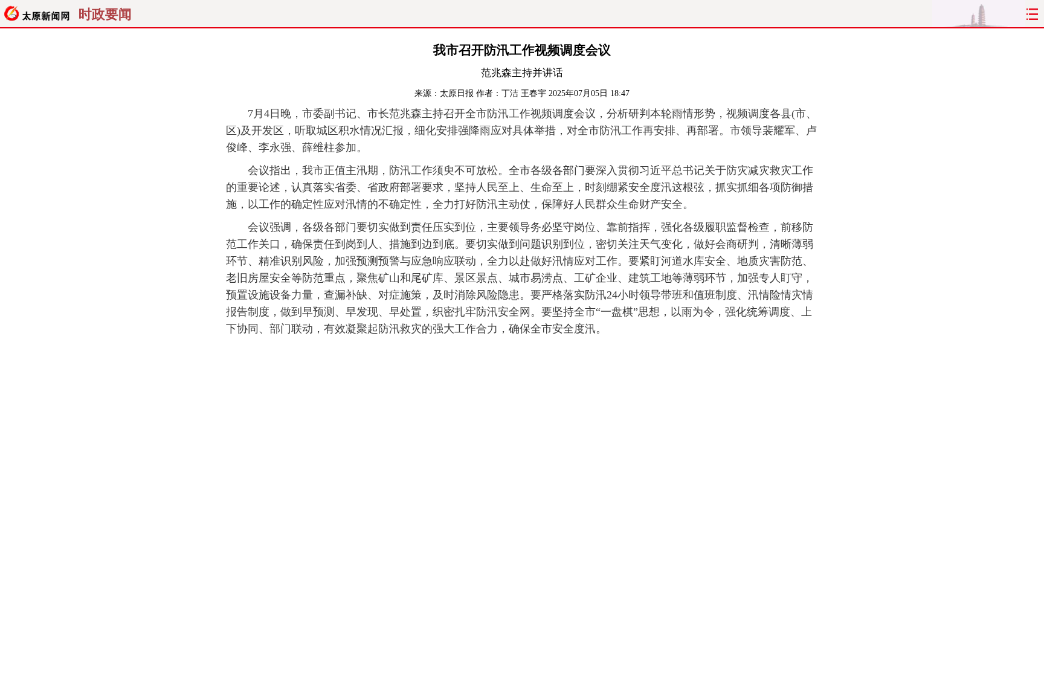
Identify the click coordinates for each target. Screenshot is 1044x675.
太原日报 (457, 93)
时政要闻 (105, 14)
